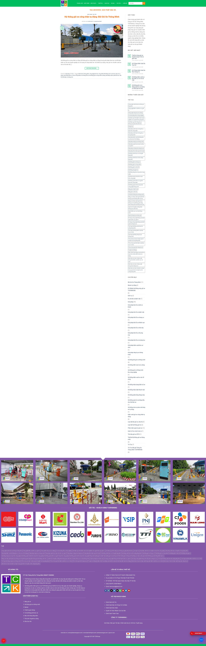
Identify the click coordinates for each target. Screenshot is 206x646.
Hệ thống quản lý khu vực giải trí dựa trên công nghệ (135, 181)
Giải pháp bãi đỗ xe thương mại (135, 334)
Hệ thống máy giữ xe (133, 169)
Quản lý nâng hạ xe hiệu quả (134, 215)
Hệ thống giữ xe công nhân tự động (97, 75)
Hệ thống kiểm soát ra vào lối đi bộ (136, 378)
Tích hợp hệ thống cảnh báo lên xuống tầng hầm (135, 227)
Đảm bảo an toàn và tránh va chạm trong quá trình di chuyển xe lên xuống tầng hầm (136, 270)
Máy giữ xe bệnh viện (133, 189)
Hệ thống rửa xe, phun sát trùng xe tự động (136, 408)
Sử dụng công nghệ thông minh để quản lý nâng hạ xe (136, 222)
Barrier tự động (132, 285)
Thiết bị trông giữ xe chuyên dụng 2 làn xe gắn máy (138, 57)
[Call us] (120, 590)
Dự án (112, 3)
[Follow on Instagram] (108, 590)
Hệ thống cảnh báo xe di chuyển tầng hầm (135, 154)
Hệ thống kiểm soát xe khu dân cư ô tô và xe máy (138, 78)
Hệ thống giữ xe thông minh (32, 604)
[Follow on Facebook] (105, 590)
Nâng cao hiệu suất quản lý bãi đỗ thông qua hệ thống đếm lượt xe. (136, 197)
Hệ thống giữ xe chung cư (134, 162)
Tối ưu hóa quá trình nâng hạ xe (135, 247)
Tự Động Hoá (70, 77)
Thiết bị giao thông (30, 610)
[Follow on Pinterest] (123, 590)
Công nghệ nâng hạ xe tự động (135, 112)
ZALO (201, 639)
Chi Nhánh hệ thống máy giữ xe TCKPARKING (136, 289)
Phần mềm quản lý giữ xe (135, 428)
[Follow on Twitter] (114, 590)
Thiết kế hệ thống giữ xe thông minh (136, 438)
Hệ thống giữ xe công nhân (134, 164)
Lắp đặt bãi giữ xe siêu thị (135, 422)
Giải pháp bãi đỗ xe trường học (136, 340)
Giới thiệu (86, 3)
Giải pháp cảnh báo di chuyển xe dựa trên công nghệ (135, 129)
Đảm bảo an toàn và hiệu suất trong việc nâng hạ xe (135, 264)
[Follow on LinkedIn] (126, 590)
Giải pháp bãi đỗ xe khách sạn (136, 322)
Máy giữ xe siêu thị (132, 191)
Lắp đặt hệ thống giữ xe (134, 425)
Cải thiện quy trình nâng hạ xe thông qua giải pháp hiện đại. (135, 122)
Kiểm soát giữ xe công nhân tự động (136, 415)
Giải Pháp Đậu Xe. (68, 75)
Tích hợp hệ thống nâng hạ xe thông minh (135, 235)
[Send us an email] (117, 590)
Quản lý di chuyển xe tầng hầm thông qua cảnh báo (135, 207)
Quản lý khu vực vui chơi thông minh (135, 212)
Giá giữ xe (130, 126)
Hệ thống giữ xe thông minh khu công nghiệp (135, 371)
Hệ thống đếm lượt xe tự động (136, 365)
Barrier (26, 607)
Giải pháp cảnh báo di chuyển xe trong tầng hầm (135, 133)
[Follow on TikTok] (111, 590)
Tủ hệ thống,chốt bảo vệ (31, 613)
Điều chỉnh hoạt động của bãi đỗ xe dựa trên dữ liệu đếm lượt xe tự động (136, 254)
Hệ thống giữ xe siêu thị (133, 167)
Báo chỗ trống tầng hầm (31, 615)
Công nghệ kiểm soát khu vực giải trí (136, 109)
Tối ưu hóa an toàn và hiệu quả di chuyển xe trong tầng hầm (135, 239)
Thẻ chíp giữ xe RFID (134, 434)
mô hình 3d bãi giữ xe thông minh (136, 194)
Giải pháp (93, 3)
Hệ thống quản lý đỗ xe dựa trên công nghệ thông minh (135, 185)
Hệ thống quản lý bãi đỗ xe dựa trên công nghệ (135, 177)
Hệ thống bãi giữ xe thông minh (136, 360)
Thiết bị (100, 3)
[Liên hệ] (4, 641)
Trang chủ (80, 3)
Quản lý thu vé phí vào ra (134, 431)
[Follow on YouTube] (129, 590)
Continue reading (92, 68)
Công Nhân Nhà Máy (103, 73)
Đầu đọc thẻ (28, 621)
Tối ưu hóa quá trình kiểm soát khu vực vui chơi (136, 243)
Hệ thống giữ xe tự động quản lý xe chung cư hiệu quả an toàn (138, 86)
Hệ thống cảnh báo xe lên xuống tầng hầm (135, 158)
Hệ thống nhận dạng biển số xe (136, 384)
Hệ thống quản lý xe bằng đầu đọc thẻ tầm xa (136, 401)
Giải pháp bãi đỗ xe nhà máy (136, 327)
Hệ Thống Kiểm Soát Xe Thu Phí (138, 64)
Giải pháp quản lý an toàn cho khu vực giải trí (136, 144)
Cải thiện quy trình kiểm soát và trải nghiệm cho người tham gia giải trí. (136, 118)
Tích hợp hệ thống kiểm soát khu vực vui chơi (135, 231)
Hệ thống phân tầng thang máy (136, 395)
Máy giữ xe (28, 601)
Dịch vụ (107, 3)
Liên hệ (125, 3)
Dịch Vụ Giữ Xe (111, 73)
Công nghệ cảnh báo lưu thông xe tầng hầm (136, 105)
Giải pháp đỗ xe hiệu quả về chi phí (136, 151)
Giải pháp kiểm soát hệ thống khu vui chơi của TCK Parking (136, 138)
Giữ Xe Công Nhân (76, 75)
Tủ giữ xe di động (132, 249)
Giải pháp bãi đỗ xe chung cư (136, 317)
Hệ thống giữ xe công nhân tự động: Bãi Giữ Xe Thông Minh (91, 17)
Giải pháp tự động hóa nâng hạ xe (136, 148)
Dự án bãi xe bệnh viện (134, 298)
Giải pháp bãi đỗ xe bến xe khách (135, 306)
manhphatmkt (98, 21)
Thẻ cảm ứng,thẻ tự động (32, 618)
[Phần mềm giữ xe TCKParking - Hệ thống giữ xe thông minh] (67, 3)
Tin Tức (119, 3)
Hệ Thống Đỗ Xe (85, 75)
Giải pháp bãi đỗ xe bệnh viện (136, 312)
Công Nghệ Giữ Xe (94, 73)
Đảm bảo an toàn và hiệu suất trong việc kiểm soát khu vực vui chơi (135, 260)
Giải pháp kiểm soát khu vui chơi (135, 346)
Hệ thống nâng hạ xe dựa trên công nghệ (136, 173)
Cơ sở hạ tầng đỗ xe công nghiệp (135, 115)
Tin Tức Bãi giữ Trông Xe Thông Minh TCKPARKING (135, 449)
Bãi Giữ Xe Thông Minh (84, 73)
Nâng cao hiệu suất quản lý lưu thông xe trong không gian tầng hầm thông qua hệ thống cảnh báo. (136, 202)
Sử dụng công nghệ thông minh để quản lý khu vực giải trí (136, 218)
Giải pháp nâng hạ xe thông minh (135, 141)
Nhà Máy (108, 75)
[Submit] (144, 3)
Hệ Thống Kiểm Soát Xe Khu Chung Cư (138, 71)
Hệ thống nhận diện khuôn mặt (136, 390)
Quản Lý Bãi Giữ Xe (114, 75)
